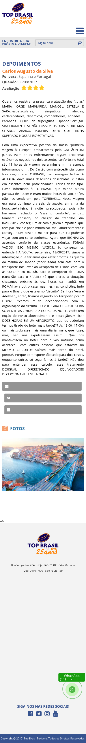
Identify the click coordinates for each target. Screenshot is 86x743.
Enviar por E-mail (42, 386)
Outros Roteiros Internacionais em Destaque (57, 53)
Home (76, 9)
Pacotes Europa (69, 29)
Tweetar (43, 398)
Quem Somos (71, 19)
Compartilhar (43, 409)
